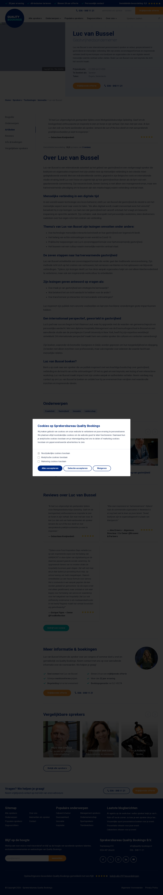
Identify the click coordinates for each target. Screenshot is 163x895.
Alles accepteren (50, 468)
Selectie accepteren (77, 468)
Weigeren (102, 468)
